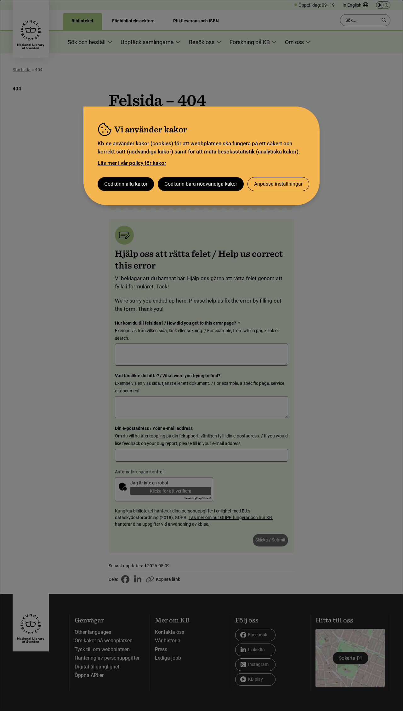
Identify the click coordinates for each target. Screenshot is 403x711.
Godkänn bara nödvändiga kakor (200, 184)
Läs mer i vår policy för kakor (132, 163)
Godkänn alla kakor (125, 184)
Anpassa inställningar (278, 184)
